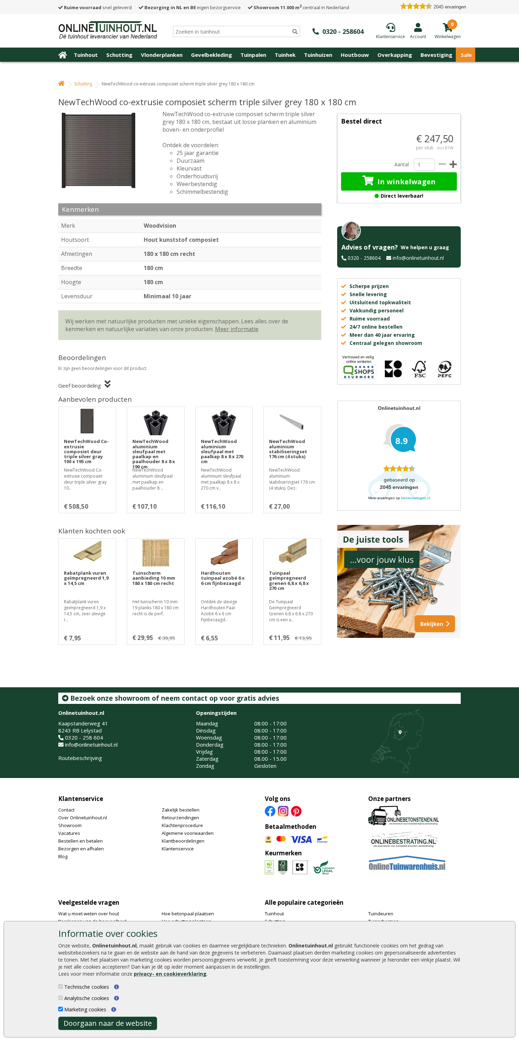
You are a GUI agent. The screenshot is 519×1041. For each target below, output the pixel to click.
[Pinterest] (296, 810)
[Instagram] (283, 810)
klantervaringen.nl (415, 498)
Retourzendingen (180, 817)
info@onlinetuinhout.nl (418, 258)
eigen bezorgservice (192, 7)
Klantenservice (80, 799)
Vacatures (69, 833)
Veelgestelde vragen (88, 902)
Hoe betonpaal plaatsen (188, 913)
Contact (66, 810)
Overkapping (394, 54)
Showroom (70, 825)
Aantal (401, 164)
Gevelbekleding (211, 54)
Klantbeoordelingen (183, 841)
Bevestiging (436, 54)
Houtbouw (355, 54)
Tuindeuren (380, 913)
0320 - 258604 (364, 258)
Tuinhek (285, 54)
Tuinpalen (253, 54)
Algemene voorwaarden (188, 833)
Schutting (119, 54)
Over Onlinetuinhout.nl (82, 817)
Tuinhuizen (318, 54)
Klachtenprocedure (182, 825)
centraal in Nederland (301, 7)
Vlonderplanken (162, 54)
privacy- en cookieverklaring (170, 973)
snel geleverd (98, 7)
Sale (466, 54)
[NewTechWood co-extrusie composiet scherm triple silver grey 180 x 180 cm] (102, 150)
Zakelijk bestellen (180, 810)
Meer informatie (236, 329)
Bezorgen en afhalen (81, 848)
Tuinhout (86, 54)
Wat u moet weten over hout (88, 913)
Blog (62, 856)
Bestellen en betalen (80, 841)
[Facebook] (270, 810)
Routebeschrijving (80, 757)
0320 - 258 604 (84, 737)
